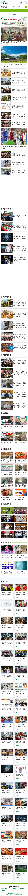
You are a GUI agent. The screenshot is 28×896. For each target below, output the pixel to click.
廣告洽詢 (3, 890)
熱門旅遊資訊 (6, 297)
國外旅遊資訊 (6, 449)
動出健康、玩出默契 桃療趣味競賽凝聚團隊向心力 (20, 644)
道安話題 (4, 413)
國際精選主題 (6, 504)
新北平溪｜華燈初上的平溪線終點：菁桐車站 (20, 875)
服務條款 (12, 888)
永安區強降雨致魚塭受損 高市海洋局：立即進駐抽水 (6, 792)
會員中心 (7, 888)
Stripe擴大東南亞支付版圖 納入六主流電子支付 (20, 627)
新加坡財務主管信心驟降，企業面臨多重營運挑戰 (20, 825)
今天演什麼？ (6, 542)
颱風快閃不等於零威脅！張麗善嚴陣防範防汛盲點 (20, 743)
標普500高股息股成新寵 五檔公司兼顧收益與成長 (21, 809)
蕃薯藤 (4, 3)
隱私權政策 (17, 888)
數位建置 (22, 888)
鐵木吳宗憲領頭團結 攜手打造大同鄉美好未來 (6, 677)
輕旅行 (4, 844)
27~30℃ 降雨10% (11, 14)
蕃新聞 (4, 597)
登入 (21, 3)
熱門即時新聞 (6, 209)
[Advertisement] (14, 192)
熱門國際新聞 (6, 355)
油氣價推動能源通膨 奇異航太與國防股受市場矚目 (7, 825)
